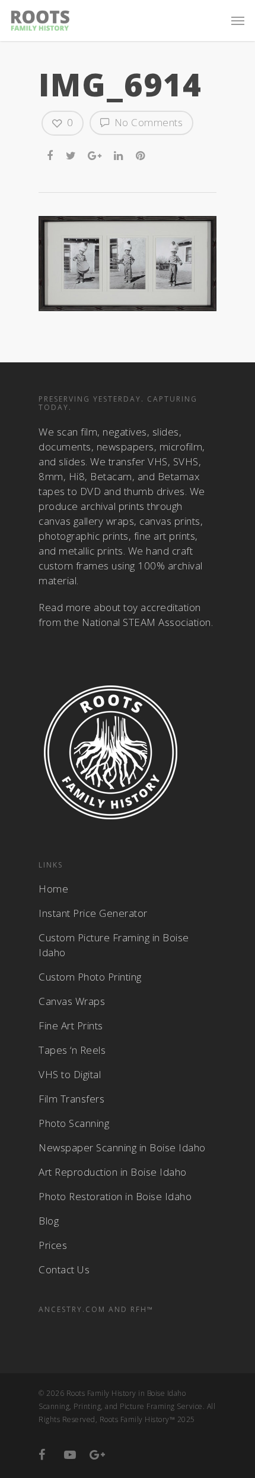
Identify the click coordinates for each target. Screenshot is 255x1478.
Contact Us (64, 1269)
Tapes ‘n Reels (72, 1050)
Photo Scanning (74, 1123)
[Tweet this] (71, 153)
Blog (49, 1221)
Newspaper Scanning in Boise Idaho (122, 1147)
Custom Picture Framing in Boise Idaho (114, 945)
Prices (53, 1245)
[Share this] (51, 153)
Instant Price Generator (93, 913)
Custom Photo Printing (90, 977)
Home (53, 888)
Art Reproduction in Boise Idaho (113, 1172)
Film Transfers (71, 1099)
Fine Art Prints (71, 1025)
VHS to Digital (70, 1074)
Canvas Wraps (72, 1001)
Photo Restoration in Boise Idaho (115, 1196)
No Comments (147, 122)
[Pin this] (141, 153)
